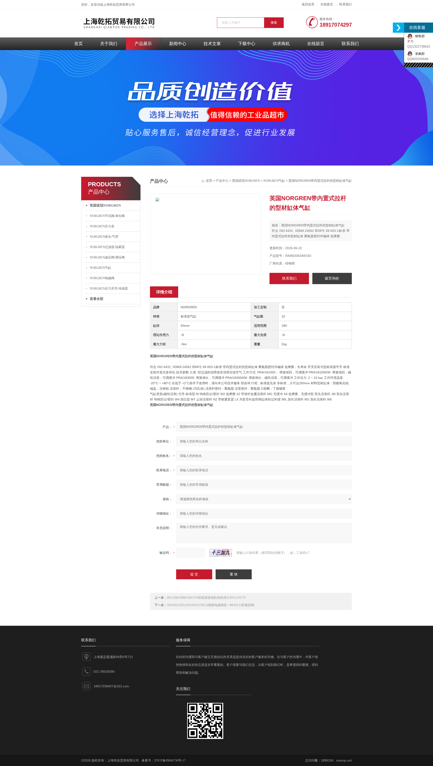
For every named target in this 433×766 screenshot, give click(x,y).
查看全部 (96, 299)
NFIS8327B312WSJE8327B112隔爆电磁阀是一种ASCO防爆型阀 (210, 605)
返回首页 (308, 4)
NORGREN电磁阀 (102, 278)
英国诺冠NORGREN (105, 205)
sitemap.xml (344, 760)
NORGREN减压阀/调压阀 (107, 257)
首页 (78, 43)
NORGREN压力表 (102, 226)
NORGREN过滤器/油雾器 (107, 247)
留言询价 (332, 278)
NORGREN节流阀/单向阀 (107, 216)
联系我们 (345, 4)
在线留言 (326, 4)
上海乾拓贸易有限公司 (119, 4)
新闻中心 (177, 43)
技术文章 (212, 43)
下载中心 (246, 43)
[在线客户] (398, 28)
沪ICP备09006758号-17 (170, 760)
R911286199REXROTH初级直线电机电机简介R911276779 (206, 597)
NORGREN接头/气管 (104, 236)
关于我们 (108, 43)
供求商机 (281, 43)
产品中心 (222, 180)
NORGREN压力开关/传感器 (109, 288)
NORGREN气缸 (100, 267)
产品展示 (143, 43)
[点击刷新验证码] (220, 553)
